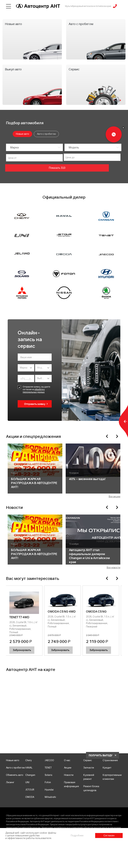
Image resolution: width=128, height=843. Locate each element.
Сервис (87, 760)
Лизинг (10, 782)
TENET (48, 767)
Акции (67, 767)
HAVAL (28, 767)
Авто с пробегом (15, 767)
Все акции (114, 496)
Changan (30, 774)
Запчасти (88, 767)
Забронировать (22, 650)
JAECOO (49, 760)
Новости (69, 774)
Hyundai (49, 789)
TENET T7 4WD (19, 617)
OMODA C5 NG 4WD (62, 611)
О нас (67, 760)
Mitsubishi (50, 796)
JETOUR (29, 789)
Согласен (109, 835)
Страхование (110, 760)
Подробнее (77, 835)
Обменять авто (14, 774)
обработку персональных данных (34, 390)
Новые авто (12, 760)
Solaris (48, 774)
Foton (48, 782)
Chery (28, 760)
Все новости (113, 567)
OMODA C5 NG (96, 611)
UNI (27, 782)
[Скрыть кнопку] (123, 127)
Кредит (107, 767)
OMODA (29, 796)
